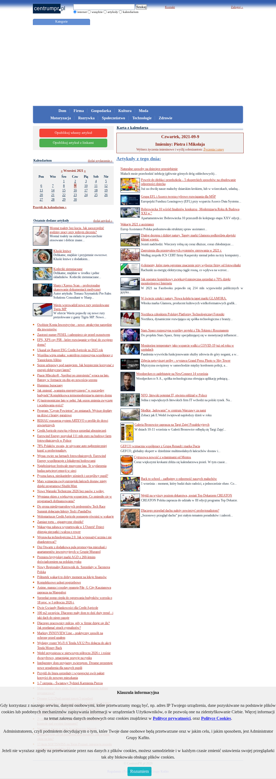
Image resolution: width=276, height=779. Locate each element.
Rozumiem (139, 771)
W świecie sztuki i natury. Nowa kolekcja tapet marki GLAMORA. (184, 298)
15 (63, 190)
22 (63, 195)
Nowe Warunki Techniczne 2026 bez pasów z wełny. (70, 491)
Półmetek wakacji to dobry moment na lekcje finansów (72, 577)
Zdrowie (165, 118)
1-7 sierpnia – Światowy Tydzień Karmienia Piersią (70, 683)
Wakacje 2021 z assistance (137, 224)
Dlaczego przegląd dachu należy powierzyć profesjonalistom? (180, 510)
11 (96, 186)
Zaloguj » (237, 7)
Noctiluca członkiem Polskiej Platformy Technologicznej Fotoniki (182, 314)
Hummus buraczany (50, 385)
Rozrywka (86, 118)
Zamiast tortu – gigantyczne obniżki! (60, 522)
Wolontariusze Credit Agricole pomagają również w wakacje (75, 516)
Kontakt (170, 7)
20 (41, 195)
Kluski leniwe (62, 251)
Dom (62, 111)
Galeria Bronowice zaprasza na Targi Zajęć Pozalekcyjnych (171, 425)
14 (52, 190)
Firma (79, 111)
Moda (143, 111)
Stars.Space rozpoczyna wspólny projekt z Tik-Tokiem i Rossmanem (185, 330)
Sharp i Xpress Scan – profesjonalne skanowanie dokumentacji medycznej (77, 287)
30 (75, 199)
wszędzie (97, 11)
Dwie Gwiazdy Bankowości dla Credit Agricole (67, 608)
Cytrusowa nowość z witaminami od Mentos (162, 457)
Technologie (141, 118)
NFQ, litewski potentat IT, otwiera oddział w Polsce (174, 395)
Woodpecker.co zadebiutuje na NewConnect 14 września (172, 374)
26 (106, 195)
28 (52, 199)
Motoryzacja (60, 118)
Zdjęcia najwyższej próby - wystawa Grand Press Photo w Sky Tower (185, 360)
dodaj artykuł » (102, 220)
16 (75, 190)
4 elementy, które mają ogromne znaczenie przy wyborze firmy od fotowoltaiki (191, 265)
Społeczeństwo (113, 118)
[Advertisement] (138, 65)
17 (86, 190)
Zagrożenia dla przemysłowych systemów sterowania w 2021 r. (181, 250)
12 (106, 186)
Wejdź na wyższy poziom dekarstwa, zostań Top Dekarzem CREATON (186, 495)
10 (86, 186)
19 (106, 190)
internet (82, 11)
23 (75, 195)
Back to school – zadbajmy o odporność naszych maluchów (179, 479)
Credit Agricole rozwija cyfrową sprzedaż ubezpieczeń (71, 430)
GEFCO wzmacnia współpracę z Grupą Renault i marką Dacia (160, 446)
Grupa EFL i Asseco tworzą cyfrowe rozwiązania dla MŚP (178, 196)
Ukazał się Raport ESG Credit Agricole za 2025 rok (70, 350)
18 (96, 190)
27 (41, 199)
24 (86, 195)
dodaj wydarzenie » (100, 160)
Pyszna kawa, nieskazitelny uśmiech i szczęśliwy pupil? (72, 476)
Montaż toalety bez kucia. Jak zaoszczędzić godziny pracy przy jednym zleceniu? (77, 230)
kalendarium (131, 11)
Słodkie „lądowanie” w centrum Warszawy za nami (173, 410)
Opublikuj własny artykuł (73, 133)
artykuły (113, 11)
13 (41, 190)
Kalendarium (42, 160)
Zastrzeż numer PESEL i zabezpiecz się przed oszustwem (73, 335)
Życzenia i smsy (213, 149)
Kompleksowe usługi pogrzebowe (59, 582)
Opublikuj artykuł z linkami (73, 143)
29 (63, 199)
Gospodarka (101, 111)
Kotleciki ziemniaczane (67, 269)
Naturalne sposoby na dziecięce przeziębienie (149, 169)
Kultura (125, 111)
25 (96, 195)
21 (52, 195)
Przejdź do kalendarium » (50, 207)
